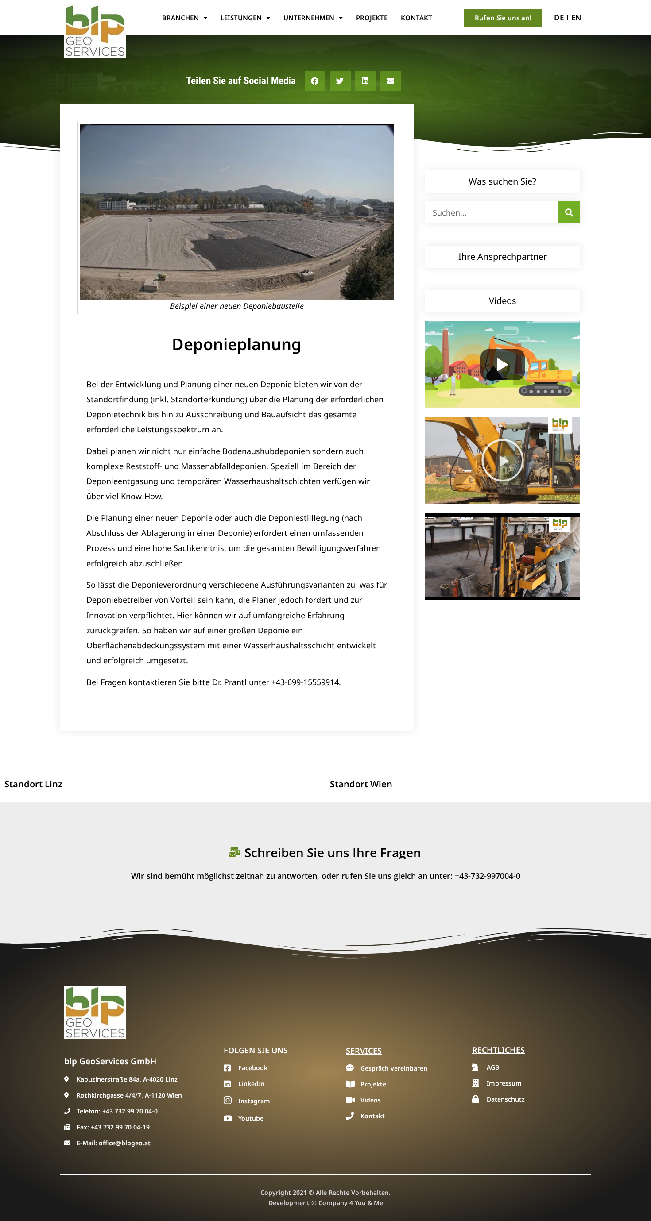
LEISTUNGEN (241, 17)
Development (289, 1202)
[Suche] (569, 212)
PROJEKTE (372, 17)
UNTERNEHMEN (308, 17)
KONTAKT (416, 17)
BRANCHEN (180, 17)
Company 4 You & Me (350, 1202)
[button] (315, 81)
